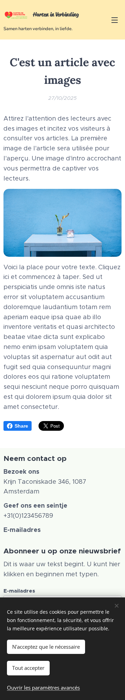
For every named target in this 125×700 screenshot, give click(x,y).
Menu (115, 20)
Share (21, 426)
